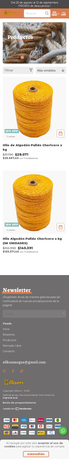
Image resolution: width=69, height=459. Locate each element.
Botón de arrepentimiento (19, 402)
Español (14, 57)
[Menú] (64, 14)
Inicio (6, 329)
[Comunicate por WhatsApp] (63, 431)
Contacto (9, 351)
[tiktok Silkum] (21, 371)
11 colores (11, 136)
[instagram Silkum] (4, 371)
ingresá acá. (10, 397)
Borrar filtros (38, 57)
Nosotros (9, 334)
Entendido (36, 454)
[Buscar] (46, 13)
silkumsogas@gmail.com (24, 362)
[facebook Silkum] (13, 371)
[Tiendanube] (17, 409)
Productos (9, 340)
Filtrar (9, 70)
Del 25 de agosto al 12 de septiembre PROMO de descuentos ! (34, 4)
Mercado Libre (12, 345)
